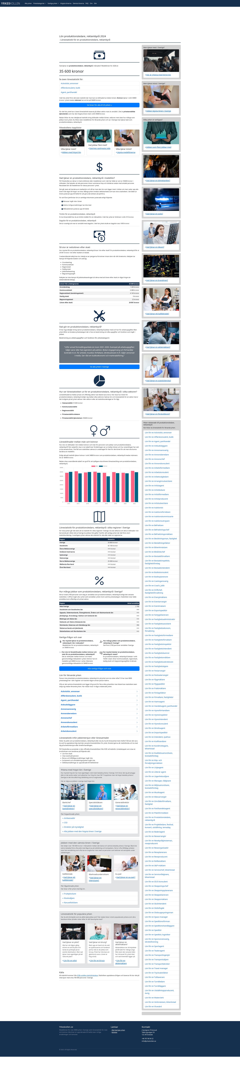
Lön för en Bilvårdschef (155, 552)
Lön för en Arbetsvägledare (156, 476)
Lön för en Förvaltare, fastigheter (159, 697)
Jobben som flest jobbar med (158, 147)
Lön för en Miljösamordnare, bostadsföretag (157, 786)
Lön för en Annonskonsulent (157, 463)
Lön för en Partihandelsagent (157, 808)
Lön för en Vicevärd (153, 1006)
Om (91, 3)
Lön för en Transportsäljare (156, 959)
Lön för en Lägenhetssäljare (157, 776)
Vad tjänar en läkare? (155, 247)
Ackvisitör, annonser (69, 83)
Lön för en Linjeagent (154, 767)
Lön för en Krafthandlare (155, 741)
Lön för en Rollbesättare (155, 861)
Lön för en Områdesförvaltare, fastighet (158, 802)
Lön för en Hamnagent (155, 701)
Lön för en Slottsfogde (154, 908)
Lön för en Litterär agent (155, 772)
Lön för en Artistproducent (156, 499)
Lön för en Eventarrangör (156, 601)
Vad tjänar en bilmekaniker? (158, 180)
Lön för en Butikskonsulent (156, 572)
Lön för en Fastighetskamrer (157, 653)
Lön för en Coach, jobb (154, 585)
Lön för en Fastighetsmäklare (157, 657)
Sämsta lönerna (78, 3)
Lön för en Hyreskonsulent (156, 723)
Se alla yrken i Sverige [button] (99, 366)
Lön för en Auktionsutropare (157, 521)
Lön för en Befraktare (154, 525)
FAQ (87, 3)
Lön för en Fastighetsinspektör (158, 644)
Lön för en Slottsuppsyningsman (159, 912)
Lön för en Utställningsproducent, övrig (159, 991)
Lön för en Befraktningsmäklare (158, 534)
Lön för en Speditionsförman (157, 921)
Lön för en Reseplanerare (156, 852)
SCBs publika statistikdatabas (87, 975)
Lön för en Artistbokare (155, 490)
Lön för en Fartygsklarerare (156, 615)
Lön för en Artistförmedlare (157, 494)
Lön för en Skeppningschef (156, 886)
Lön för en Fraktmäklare (155, 688)
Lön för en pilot (70, 960)
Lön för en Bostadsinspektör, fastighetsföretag (157, 562)
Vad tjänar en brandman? (157, 280)
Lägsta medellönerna (126, 152)
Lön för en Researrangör (155, 836)
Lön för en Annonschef (155, 459)
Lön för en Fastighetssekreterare (159, 662)
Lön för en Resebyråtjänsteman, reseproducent (158, 842)
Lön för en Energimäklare (156, 597)
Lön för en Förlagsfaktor (155, 692)
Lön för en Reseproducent (156, 856)
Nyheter (114, 1032)
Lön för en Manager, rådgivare (158, 780)
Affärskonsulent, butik (70, 88)
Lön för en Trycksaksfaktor (156, 972)
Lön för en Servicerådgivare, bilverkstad (157, 875)
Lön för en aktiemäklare (121, 962)
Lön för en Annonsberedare (157, 454)
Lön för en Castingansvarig (156, 581)
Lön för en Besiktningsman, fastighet (161, 538)
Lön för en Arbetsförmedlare (157, 468)
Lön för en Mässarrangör (155, 797)
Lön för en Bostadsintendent (157, 568)
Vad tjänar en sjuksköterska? (158, 380)
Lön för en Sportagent (154, 946)
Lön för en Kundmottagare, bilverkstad (156, 747)
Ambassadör (69, 818)
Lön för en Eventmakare (155, 606)
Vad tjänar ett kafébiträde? (68, 878)
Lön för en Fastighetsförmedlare (159, 635)
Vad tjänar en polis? (154, 213)
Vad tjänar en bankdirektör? (68, 807)
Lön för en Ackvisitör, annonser (158, 432)
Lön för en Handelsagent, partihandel (161, 706)
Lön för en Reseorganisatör (156, 848)
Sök (95, 3)
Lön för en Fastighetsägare (156, 666)
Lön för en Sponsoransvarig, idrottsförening (157, 940)
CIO (65, 822)
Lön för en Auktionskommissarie (159, 516)
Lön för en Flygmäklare (155, 679)
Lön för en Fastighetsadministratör (160, 619)
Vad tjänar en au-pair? (125, 877)
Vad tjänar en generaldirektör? (122, 807)
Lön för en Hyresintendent (156, 719)
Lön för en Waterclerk (154, 997)
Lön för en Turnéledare (155, 981)
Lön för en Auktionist (154, 507)
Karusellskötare (71, 902)
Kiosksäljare (69, 898)
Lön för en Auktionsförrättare (157, 512)
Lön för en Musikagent (154, 792)
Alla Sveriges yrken (118, 1030)
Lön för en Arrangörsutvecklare (158, 481)
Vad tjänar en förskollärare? (158, 414)
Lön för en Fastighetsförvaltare (158, 639)
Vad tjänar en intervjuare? (95, 879)
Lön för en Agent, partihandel (157, 441)
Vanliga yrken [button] (53, 3)
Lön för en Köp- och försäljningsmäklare (153, 761)
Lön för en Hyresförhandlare (157, 710)
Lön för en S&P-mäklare (155, 865)
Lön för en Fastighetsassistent (158, 623)
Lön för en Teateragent (155, 950)
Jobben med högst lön (71, 152)
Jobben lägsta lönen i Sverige (158, 111)
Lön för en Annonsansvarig (156, 450)
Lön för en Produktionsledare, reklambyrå (158, 818)
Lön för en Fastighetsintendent (158, 648)
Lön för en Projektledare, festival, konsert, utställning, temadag (159, 826)
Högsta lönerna (65, 3)
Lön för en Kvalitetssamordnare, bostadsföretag (159, 754)
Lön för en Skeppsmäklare (156, 899)
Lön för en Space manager (156, 917)
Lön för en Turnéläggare (155, 986)
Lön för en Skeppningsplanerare (159, 890)
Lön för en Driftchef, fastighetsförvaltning (154, 591)
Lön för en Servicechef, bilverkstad (160, 870)
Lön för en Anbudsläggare (156, 446)
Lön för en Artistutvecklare (156, 503)
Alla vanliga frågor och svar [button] (99, 668)
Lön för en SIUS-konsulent (156, 881)
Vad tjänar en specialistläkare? (96, 807)
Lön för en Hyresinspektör (156, 715)
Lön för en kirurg (97, 960)
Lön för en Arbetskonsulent (157, 472)
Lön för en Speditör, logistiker (157, 934)
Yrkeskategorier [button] (39, 3)
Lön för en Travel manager (156, 968)
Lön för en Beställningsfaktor (157, 543)
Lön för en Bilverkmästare (156, 547)
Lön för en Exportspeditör (156, 610)
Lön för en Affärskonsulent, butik (159, 437)
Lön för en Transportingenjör (157, 955)
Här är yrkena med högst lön (158, 74)
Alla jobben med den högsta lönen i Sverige (82, 831)
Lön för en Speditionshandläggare (159, 925)
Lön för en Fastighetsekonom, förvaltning (158, 629)
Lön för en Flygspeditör (155, 684)
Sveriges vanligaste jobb (99, 148)
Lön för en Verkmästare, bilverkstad (160, 1002)
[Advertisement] (115, 21)
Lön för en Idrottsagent (155, 728)
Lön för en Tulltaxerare (155, 977)
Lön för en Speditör (153, 930)
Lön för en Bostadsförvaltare (157, 556)
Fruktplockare (70, 893)
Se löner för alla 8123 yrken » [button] (99, 105)
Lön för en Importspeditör (156, 732)
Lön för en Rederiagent (155, 831)
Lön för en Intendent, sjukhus (157, 737)
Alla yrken (28, 3)
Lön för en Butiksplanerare (156, 576)
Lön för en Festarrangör (155, 670)
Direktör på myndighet (74, 827)
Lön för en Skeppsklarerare (156, 895)
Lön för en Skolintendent (155, 903)
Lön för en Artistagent (154, 485)
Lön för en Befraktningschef (157, 529)
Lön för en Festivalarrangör (156, 675)
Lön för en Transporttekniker (157, 964)
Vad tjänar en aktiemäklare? (158, 347)
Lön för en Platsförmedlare (156, 813)
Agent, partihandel (69, 92)
